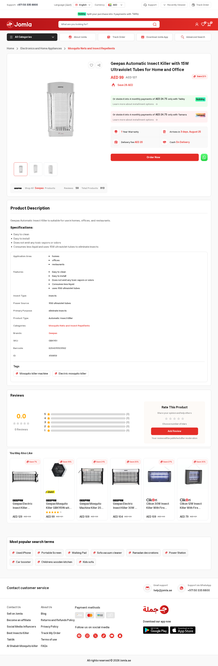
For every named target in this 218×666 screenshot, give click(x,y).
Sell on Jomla (15, 614)
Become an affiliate (19, 620)
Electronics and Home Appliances (41, 48)
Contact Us (14, 607)
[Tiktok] (103, 635)
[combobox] (82, 5)
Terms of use (49, 640)
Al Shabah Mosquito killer (22, 646)
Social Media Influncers (21, 627)
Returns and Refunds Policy (58, 620)
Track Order (202, 5)
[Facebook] (79, 635)
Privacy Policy (49, 627)
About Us (46, 607)
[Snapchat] (120, 635)
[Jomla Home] (19, 24)
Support (152, 5)
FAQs (44, 646)
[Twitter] (95, 635)
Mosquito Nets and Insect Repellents (69, 326)
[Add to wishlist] (91, 65)
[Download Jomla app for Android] (156, 630)
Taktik (11, 640)
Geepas (53, 333)
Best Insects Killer (18, 633)
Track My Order (51, 633)
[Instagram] (87, 635)
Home (10, 48)
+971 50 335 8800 (27, 5)
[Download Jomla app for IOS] (183, 630)
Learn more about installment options (133, 104)
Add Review (174, 431)
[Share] (99, 65)
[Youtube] (112, 635)
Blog (43, 614)
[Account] (197, 24)
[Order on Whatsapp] (204, 157)
